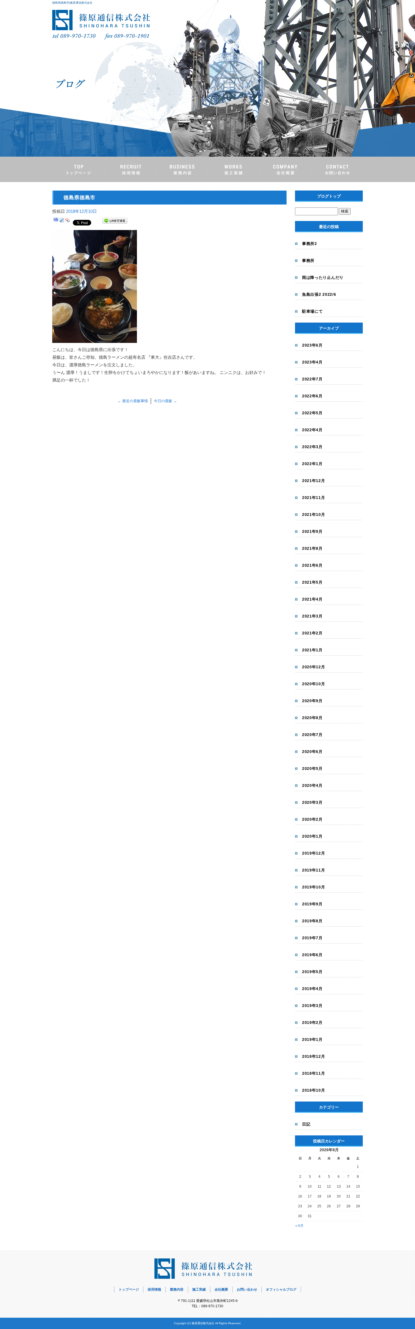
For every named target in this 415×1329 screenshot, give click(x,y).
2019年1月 (312, 1039)
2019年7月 (312, 938)
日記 (306, 1124)
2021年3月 (312, 616)
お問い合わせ (337, 169)
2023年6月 (312, 345)
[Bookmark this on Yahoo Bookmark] (67, 221)
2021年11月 (313, 497)
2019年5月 (312, 971)
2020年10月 (313, 684)
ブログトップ (329, 196)
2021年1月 (312, 650)
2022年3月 (312, 447)
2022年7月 (312, 379)
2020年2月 (312, 819)
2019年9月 (312, 904)
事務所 (308, 260)
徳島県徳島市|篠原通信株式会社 (72, 2)
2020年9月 (312, 701)
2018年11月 (313, 1073)
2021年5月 (312, 582)
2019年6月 (312, 955)
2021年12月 (313, 480)
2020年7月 (312, 734)
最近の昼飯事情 (132, 401)
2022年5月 (312, 413)
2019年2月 (312, 1022)
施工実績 (233, 169)
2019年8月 (312, 921)
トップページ (78, 169)
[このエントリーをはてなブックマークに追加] (56, 221)
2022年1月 (312, 463)
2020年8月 (312, 717)
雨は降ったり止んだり (323, 277)
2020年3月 (312, 802)
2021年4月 (312, 599)
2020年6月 (312, 751)
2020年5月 (312, 768)
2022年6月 (312, 396)
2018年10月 (313, 1090)
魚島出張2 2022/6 (319, 294)
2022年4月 (312, 430)
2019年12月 (313, 853)
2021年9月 (312, 531)
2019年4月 (312, 988)
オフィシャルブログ (281, 1289)
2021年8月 (312, 548)
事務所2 (309, 243)
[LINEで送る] (114, 221)
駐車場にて (312, 311)
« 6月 (299, 1226)
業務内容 (181, 169)
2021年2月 (312, 633)
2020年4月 (312, 785)
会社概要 (285, 169)
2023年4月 (312, 362)
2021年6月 (312, 565)
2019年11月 (313, 870)
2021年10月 (313, 514)
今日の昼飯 (165, 401)
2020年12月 (313, 667)
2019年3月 (312, 1005)
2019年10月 (313, 887)
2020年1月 (312, 836)
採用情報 (130, 169)
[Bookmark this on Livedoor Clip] (62, 221)
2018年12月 (313, 1056)
